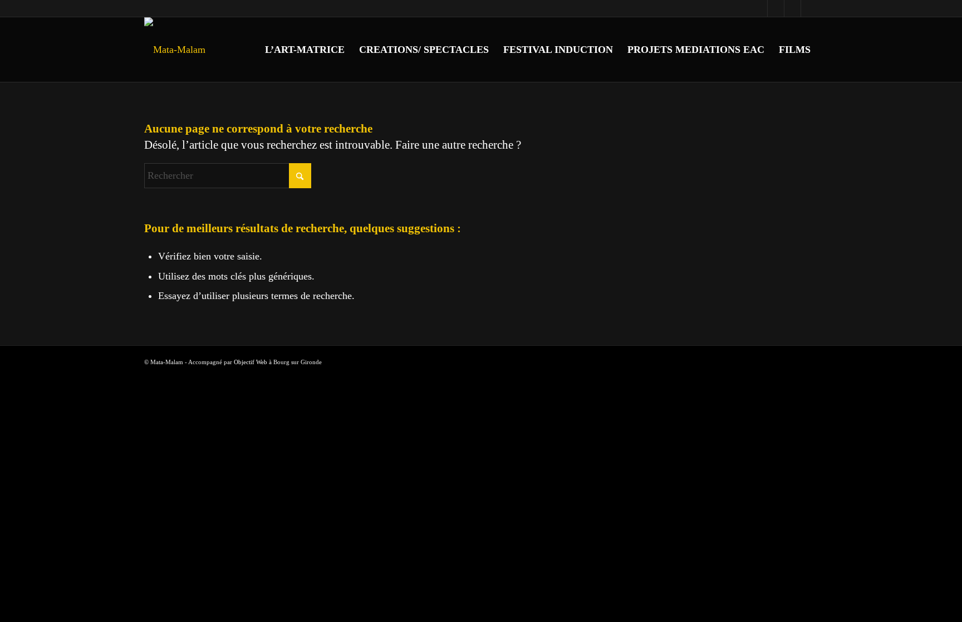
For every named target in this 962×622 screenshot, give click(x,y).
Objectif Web (250, 362)
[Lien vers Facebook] (759, 8)
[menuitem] (305, 49)
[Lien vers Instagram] (776, 8)
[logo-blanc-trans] (174, 49)
